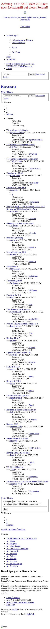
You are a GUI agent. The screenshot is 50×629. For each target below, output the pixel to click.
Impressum (25, 20)
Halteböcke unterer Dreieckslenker (21, 410)
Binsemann (15, 326)
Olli (11, 412)
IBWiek (13, 254)
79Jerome (14, 226)
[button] (9, 114)
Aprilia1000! (15, 312)
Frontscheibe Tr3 (13, 295)
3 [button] (6, 111)
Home (6, 17)
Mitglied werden (32, 17)
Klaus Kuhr (15, 175)
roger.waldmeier (17, 132)
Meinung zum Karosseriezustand (20, 223)
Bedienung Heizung (14, 238)
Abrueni (31, 347)
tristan (12, 383)
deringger (14, 190)
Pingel (31, 405)
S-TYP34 (14, 147)
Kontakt (43, 17)
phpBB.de (30, 614)
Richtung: (24, 504)
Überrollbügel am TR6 (16, 252)
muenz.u (13, 240)
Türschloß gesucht (14, 281)
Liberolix (14, 211)
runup (12, 369)
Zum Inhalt (25, 26)
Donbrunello (34, 434)
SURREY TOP (13, 367)
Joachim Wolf (16, 484)
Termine (21, 17)
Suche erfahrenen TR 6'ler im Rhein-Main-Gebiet (27, 481)
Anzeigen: (7, 501)
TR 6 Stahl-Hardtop (14, 467)
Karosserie (8, 86)
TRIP (12, 469)
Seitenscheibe (12, 266)
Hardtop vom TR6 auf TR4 (18, 453)
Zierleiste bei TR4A (14, 173)
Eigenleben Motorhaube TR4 (18, 352)
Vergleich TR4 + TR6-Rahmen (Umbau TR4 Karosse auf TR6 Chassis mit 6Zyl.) (25, 208)
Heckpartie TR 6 (13, 381)
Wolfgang (14, 283)
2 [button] (6, 109)
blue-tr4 (13, 441)
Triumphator (34, 202)
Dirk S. (13, 455)
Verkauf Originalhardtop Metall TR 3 (22, 324)
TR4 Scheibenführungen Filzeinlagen (22, 159)
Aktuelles (13, 17)
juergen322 (33, 477)
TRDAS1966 (16, 161)
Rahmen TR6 (12, 424)
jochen (13, 340)
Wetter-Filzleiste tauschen (17, 438)
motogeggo (15, 269)
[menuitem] (22, 40)
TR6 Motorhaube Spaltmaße (18, 309)
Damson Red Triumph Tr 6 (17, 395)
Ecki (12, 297)
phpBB (15, 609)
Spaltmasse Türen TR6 (16, 187)
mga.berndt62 (16, 398)
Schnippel (33, 419)
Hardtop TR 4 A (13, 338)
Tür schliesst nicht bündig (17, 130)
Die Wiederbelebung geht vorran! (20, 144)
